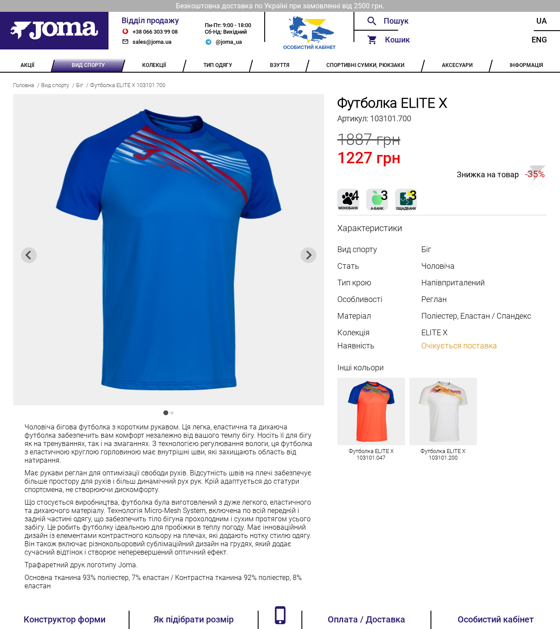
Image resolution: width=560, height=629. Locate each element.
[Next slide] (308, 255)
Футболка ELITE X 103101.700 (127, 85)
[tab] (165, 412)
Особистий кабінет (496, 620)
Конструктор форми (64, 620)
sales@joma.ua (152, 42)
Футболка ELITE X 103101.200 (443, 454)
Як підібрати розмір (194, 620)
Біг (79, 85)
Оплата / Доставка (366, 620)
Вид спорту (55, 85)
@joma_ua (229, 42)
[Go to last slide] (29, 255)
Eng (539, 39)
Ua (541, 21)
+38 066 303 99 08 (155, 31)
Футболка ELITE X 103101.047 (371, 454)
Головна (23, 85)
